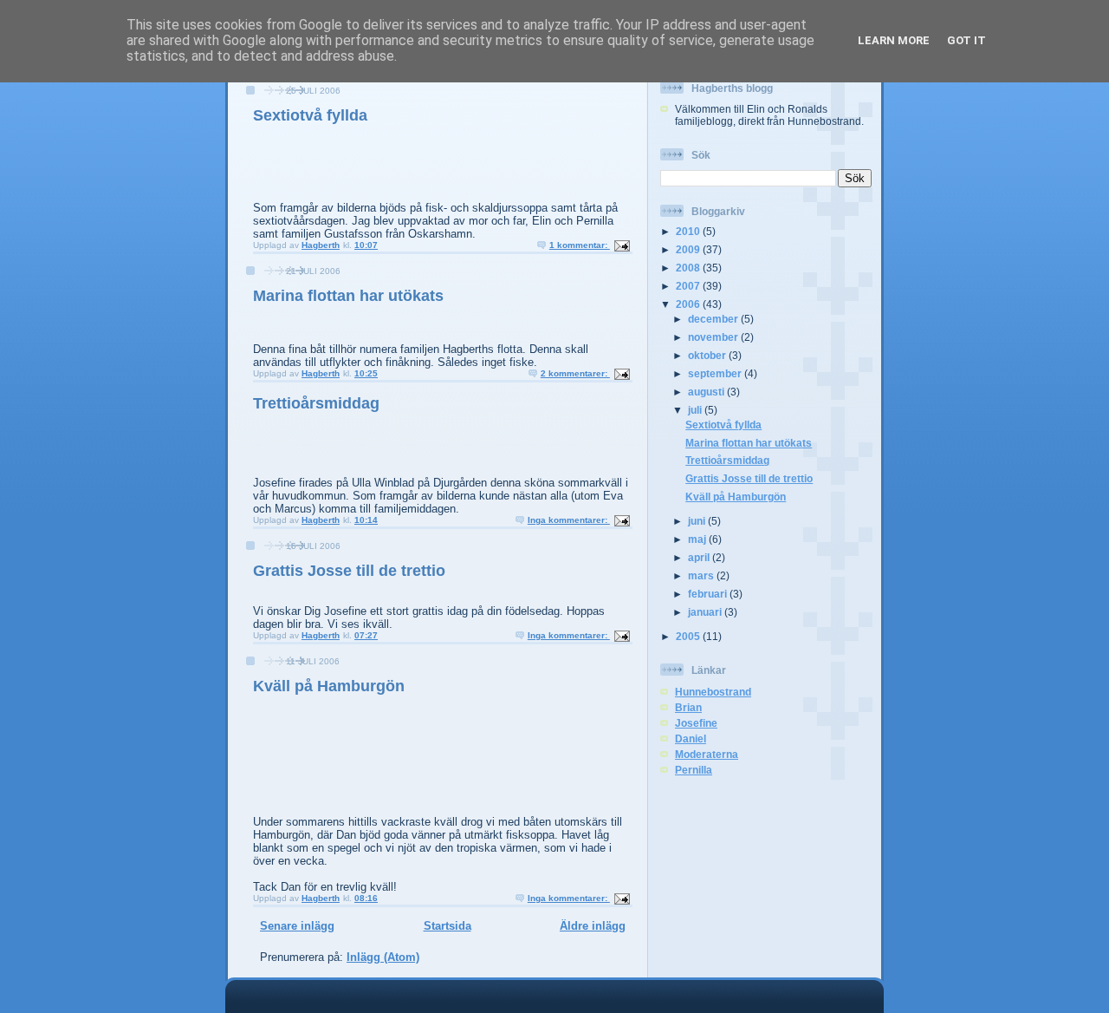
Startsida (447, 925)
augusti (707, 391)
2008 (689, 267)
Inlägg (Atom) (383, 957)
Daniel (690, 738)
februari (709, 593)
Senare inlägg (297, 925)
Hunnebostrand (713, 691)
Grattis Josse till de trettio (349, 570)
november (714, 337)
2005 (689, 636)
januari (706, 612)
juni (698, 520)
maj (698, 539)
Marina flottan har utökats (348, 295)
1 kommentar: (579, 245)
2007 (689, 285)
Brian (688, 707)
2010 (689, 231)
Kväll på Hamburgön (329, 686)
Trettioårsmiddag (316, 403)
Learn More (894, 40)
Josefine (696, 723)
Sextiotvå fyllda (310, 115)
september (716, 373)
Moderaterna (706, 754)
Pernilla (693, 769)
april (700, 557)
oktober (708, 355)
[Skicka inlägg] (621, 245)
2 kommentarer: (575, 373)
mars (702, 575)
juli (696, 409)
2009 (689, 249)
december (714, 318)
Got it (966, 40)
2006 (689, 304)
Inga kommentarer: (569, 520)
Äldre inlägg (593, 925)
